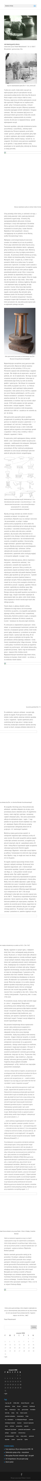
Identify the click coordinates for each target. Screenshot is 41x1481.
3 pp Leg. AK (8, 1403)
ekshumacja (12, 1409)
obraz (6, 1426)
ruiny (17, 1436)
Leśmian (31, 1419)
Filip (19, 1409)
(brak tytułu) (9, 1462)
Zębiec (26, 1439)
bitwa (13, 1406)
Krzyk (27, 1416)
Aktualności (7, 49)
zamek (13, 1439)
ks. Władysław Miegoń (21, 1419)
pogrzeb (26, 1426)
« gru (5, 1357)
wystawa (7, 1439)
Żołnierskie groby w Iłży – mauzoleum (17, 1452)
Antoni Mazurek (25, 1403)
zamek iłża (19, 1439)
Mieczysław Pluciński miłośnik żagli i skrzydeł (20, 1455)
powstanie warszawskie (24, 1429)
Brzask (19, 1406)
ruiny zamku (24, 1436)
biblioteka (7, 1406)
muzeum (19, 1423)
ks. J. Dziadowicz (9, 1419)
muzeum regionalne (29, 1423)
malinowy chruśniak (10, 1423)
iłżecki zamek (23, 1413)
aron (32, 1403)
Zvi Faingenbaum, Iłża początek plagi (17, 1459)
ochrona (12, 1426)
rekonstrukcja (21, 1432)
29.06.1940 (16, 1403)
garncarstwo (16, 49)
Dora (6, 1409)
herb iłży (7, 1413)
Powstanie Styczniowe (10, 1429)
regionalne (13, 1432)
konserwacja (20, 1416)
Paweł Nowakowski (20, 46)
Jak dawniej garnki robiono (12, 44)
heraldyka (32, 1409)
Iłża (21, 49)
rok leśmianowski (9, 1436)
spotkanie (31, 1436)
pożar (33, 1429)
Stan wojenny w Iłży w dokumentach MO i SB (19, 1449)
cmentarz (25, 1406)
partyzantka (19, 1426)
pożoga (7, 1432)
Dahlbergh (32, 1406)
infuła (12, 1413)
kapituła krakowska (10, 1416)
